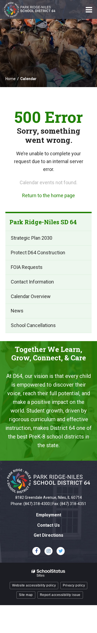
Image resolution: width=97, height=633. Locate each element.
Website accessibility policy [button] (34, 585)
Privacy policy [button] (74, 585)
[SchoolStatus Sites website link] (48, 573)
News (17, 311)
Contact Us (48, 525)
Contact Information (32, 282)
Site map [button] (26, 595)
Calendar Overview (31, 296)
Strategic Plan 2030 (31, 238)
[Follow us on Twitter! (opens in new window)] (61, 551)
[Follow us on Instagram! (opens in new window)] (48, 551)
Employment (48, 514)
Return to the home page (48, 195)
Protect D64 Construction (38, 252)
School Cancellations (33, 325)
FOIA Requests (27, 267)
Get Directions (48, 535)
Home (10, 79)
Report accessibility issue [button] (60, 595)
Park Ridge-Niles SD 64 (43, 222)
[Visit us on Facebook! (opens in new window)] (36, 551)
